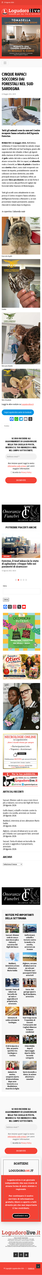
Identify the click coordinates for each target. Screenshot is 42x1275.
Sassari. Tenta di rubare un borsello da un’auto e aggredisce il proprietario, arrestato (19, 844)
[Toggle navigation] (5, 62)
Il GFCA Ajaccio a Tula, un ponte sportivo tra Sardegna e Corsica (12, 1051)
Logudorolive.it (27, 404)
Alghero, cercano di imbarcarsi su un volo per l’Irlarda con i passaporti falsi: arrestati (21, 832)
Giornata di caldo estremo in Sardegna (12, 1020)
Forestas (6, 426)
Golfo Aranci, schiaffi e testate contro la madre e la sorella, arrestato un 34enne (20, 811)
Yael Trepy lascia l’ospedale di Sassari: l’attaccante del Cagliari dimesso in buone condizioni (30, 1025)
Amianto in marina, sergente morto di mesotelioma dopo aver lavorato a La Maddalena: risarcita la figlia (12, 1080)
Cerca (5, 586)
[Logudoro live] (21, 12)
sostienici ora (21, 1216)
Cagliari (7, 556)
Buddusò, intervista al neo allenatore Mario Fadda (21, 822)
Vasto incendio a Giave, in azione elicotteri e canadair (29, 1075)
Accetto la (21, 472)
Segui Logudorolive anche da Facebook (17, 412)
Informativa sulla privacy (17, 466)
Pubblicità (31, 1269)
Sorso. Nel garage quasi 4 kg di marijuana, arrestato (29, 993)
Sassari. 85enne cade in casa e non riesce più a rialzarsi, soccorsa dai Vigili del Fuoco (21, 801)
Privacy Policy (26, 472)
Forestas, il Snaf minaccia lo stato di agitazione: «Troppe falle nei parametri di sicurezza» (20, 564)
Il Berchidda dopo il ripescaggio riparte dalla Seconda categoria (29, 1052)
